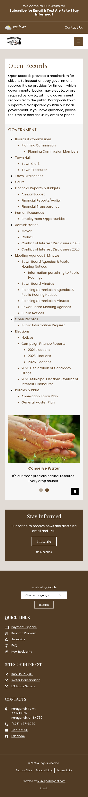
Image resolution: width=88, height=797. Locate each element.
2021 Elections (39, 349)
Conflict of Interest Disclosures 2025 (50, 243)
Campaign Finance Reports (43, 343)
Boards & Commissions (33, 139)
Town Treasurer (34, 169)
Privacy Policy (44, 770)
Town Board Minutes (37, 283)
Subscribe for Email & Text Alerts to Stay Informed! (44, 12)
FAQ (14, 645)
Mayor (26, 231)
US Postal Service (23, 686)
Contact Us (74, 27)
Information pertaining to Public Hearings (53, 275)
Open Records (26, 319)
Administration (26, 225)
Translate (44, 604)
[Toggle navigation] (78, 41)
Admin (44, 788)
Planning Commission (38, 145)
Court (19, 182)
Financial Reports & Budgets (37, 188)
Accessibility (64, 770)
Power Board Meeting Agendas (46, 307)
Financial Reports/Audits (41, 200)
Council (27, 237)
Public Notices (32, 313)
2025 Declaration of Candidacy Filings (46, 370)
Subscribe (44, 541)
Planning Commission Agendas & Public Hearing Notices (47, 292)
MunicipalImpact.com (51, 781)
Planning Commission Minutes (45, 300)
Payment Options (24, 627)
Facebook (18, 736)
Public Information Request (43, 325)
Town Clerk (30, 163)
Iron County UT (22, 674)
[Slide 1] (41, 490)
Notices (27, 337)
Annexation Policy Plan (39, 396)
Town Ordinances (29, 176)
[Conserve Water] (44, 439)
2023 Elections (39, 356)
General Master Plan (38, 402)
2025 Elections (39, 362)
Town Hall (22, 157)
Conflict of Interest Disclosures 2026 (50, 249)
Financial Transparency (40, 206)
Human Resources (29, 212)
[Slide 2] (47, 490)
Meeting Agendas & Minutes (37, 255)
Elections (22, 331)
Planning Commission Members (53, 151)
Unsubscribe (44, 552)
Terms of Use (24, 770)
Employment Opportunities (43, 218)
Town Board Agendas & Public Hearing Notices (45, 264)
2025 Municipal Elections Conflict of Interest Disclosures (49, 381)
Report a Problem (23, 633)
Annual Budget (33, 194)
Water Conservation (25, 680)
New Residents (21, 652)
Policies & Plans (27, 390)
